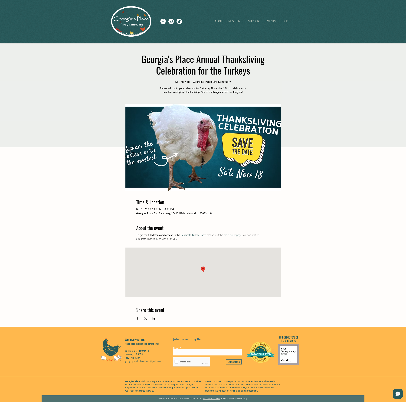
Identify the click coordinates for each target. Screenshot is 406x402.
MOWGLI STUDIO (211, 398)
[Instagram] (171, 21)
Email (176, 348)
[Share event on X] (145, 318)
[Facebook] (163, 21)
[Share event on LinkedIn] (153, 318)
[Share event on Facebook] (137, 318)
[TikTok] (179, 21)
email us (134, 343)
